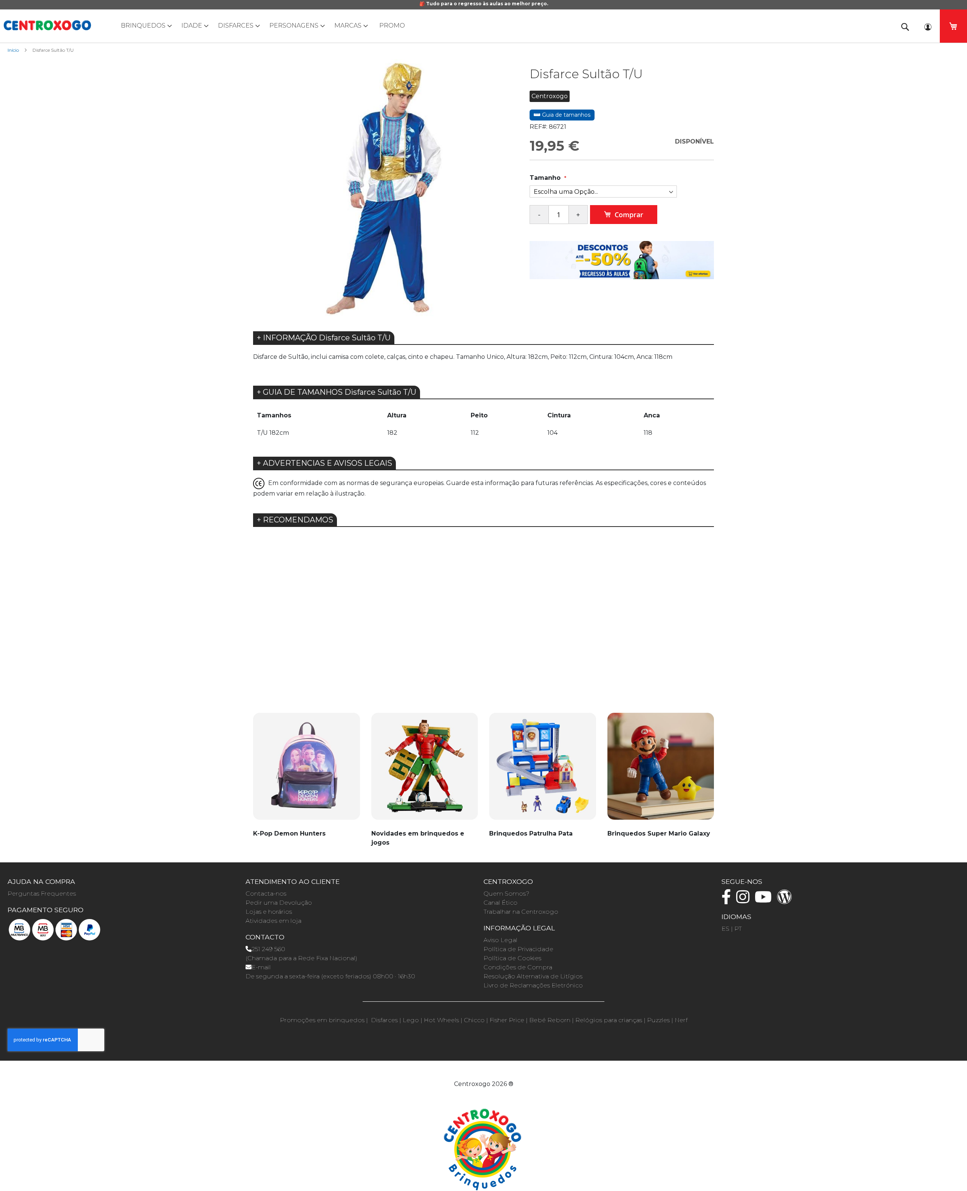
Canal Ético (500, 902)
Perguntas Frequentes (42, 893)
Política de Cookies (512, 958)
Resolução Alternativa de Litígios (533, 976)
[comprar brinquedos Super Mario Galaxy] (660, 770)
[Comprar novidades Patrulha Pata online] (542, 770)
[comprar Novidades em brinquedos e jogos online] (424, 770)
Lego (411, 1020)
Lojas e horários (269, 911)
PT (738, 928)
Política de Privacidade (518, 949)
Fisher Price (507, 1020)
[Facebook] (728, 900)
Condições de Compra (518, 967)
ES (725, 928)
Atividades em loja (273, 920)
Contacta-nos (266, 893)
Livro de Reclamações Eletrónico (533, 985)
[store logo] (47, 25)
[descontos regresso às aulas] (622, 259)
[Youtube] (765, 900)
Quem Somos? (506, 893)
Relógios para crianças (608, 1020)
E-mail (261, 967)
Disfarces (384, 1020)
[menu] (483, 25)
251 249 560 (268, 949)
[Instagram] (744, 900)
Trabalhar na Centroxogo (521, 911)
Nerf (681, 1020)
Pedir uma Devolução (279, 902)
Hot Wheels (441, 1020)
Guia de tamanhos (565, 114)
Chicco (474, 1020)
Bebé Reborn (549, 1020)
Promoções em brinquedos (322, 1020)
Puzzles (658, 1020)
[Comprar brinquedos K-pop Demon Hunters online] (306, 770)
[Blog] (786, 900)
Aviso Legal (500, 940)
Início (13, 50)
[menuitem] (144, 25)
